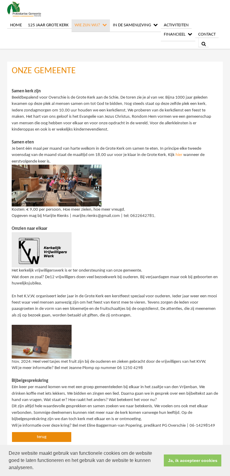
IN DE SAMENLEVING (132, 25)
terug (41, 437)
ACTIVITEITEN (176, 25)
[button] (36, 468)
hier (179, 155)
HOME (16, 25)
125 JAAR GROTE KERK (48, 25)
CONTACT (207, 34)
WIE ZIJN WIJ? (87, 25)
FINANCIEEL (174, 34)
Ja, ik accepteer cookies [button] (192, 460)
